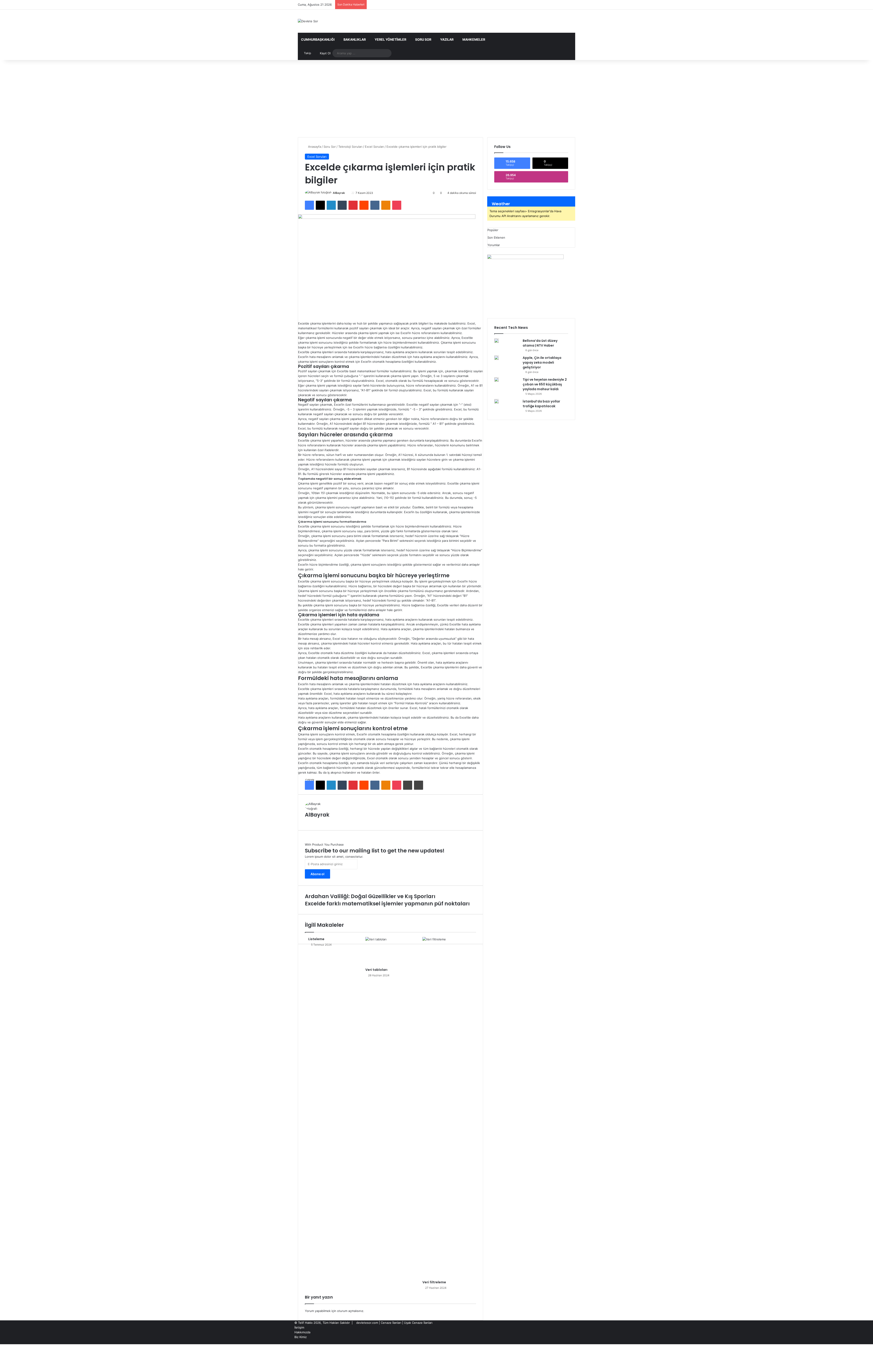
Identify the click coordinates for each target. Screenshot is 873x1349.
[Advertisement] (436, 98)
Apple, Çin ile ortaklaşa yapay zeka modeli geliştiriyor (542, 362)
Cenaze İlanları (391, 1322)
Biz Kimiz (300, 1337)
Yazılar (447, 39)
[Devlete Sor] (308, 21)
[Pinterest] (353, 205)
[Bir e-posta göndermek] (347, 193)
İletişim (299, 1327)
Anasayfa (314, 146)
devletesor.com (367, 1322)
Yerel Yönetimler (390, 39)
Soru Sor (423, 39)
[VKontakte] (374, 205)
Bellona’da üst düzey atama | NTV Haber (540, 343)
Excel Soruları (374, 146)
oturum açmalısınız (350, 1311)
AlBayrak (339, 193)
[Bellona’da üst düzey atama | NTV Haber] (496, 340)
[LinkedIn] (331, 205)
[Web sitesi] (475, 821)
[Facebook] (309, 205)
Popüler (492, 230)
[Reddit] (364, 205)
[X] (320, 205)
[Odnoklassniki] (385, 205)
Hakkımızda (302, 1332)
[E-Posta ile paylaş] (407, 785)
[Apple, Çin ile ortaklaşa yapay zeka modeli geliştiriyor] (496, 357)
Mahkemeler (473, 39)
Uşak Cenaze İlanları (418, 1322)
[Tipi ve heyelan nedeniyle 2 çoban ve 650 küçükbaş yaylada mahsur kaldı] (496, 379)
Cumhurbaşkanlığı (318, 39)
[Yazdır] (418, 785)
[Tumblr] (342, 205)
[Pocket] (396, 205)
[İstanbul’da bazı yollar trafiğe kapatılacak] (496, 401)
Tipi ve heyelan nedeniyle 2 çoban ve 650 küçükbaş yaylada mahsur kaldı (545, 384)
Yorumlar (493, 245)
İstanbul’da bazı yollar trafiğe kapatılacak (541, 403)
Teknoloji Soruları (350, 146)
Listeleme (316, 939)
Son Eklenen (496, 237)
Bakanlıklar (355, 39)
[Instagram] (570, 1342)
